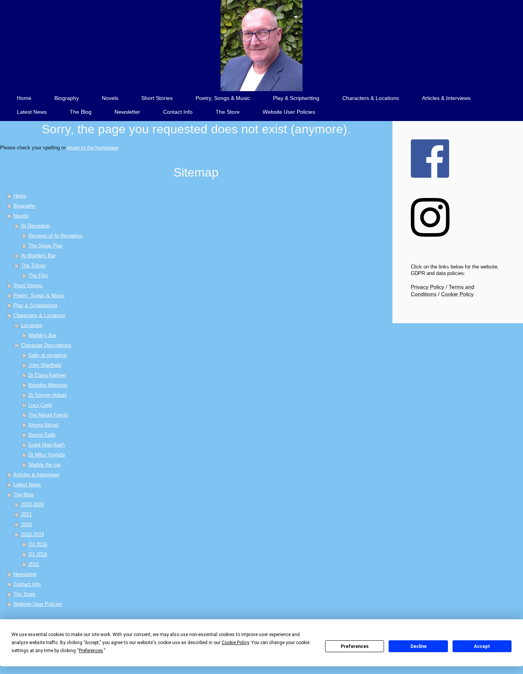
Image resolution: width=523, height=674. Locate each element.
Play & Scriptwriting (35, 305)
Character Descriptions (46, 345)
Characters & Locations (39, 315)
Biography (24, 206)
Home (19, 196)
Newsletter (25, 574)
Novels (21, 216)
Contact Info (27, 584)
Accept (482, 646)
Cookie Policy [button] (235, 642)
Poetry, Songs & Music (39, 295)
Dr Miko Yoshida (46, 455)
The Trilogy (33, 265)
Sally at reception (47, 355)
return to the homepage (92, 148)
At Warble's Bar (38, 255)
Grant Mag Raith (46, 445)
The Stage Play (45, 246)
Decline (418, 646)
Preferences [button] (91, 650)
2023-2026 (32, 504)
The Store (24, 594)
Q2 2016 (37, 544)
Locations (31, 325)
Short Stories (27, 285)
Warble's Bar (42, 335)
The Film (38, 275)
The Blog (23, 494)
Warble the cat (44, 465)
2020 (26, 524)
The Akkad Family (48, 415)
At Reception (35, 226)
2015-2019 (32, 534)
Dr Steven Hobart (47, 395)
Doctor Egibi (42, 435)
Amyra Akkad (43, 425)
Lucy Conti (40, 405)
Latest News (27, 485)
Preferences (355, 646)
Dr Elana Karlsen (47, 375)
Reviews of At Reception (55, 236)
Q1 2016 (37, 554)
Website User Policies (37, 604)
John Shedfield (44, 365)
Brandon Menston (47, 385)
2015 (33, 564)
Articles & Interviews (36, 475)
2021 (26, 514)
